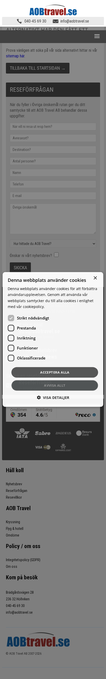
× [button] (95, 278)
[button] (53, 397)
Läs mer (52, 306)
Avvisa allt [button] (54, 385)
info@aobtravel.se (74, 21)
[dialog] (53, 339)
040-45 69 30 (35, 21)
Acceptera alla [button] (54, 372)
